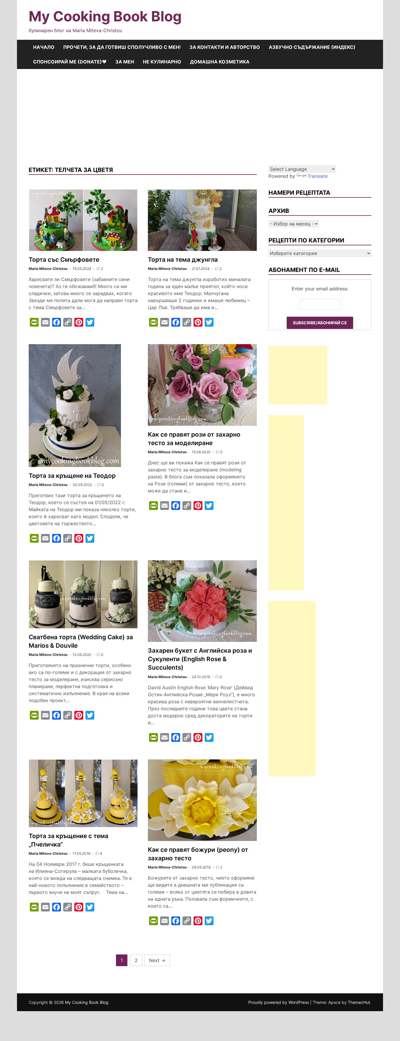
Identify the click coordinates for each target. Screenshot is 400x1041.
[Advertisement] (200, 113)
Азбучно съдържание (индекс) (312, 47)
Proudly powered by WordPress (279, 1002)
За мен (124, 62)
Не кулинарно (162, 62)
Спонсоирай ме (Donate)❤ (70, 62)
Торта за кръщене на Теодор (72, 475)
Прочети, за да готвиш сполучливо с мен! (122, 47)
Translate (317, 176)
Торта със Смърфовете (64, 259)
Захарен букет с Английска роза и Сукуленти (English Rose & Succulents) (200, 659)
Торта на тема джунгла (183, 259)
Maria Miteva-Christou (48, 268)
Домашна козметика (219, 62)
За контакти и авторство (224, 47)
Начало (43, 47)
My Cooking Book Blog (105, 16)
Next (157, 960)
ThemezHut (359, 1002)
